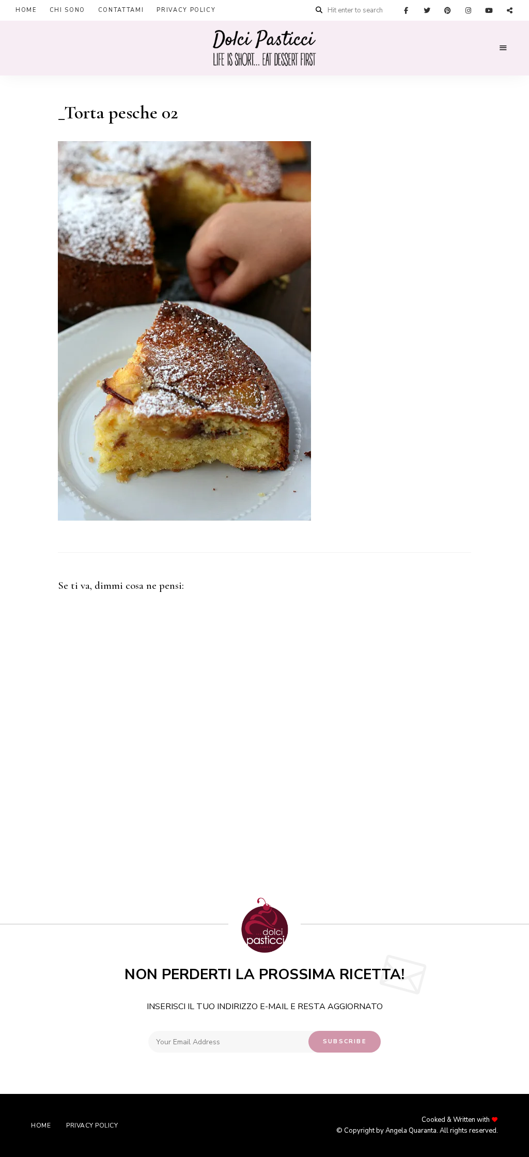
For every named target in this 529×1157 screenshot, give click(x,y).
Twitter (426, 10)
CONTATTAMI (121, 10)
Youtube (488, 10)
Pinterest (447, 10)
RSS (509, 10)
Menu (503, 48)
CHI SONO (67, 10)
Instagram (468, 10)
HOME (26, 10)
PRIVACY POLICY (186, 10)
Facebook (406, 10)
